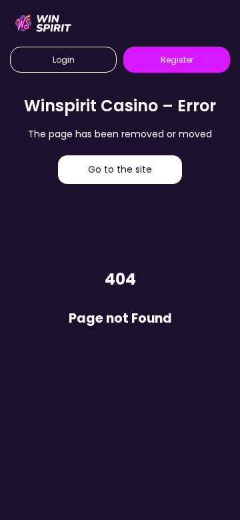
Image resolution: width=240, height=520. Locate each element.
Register (177, 59)
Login (64, 59)
